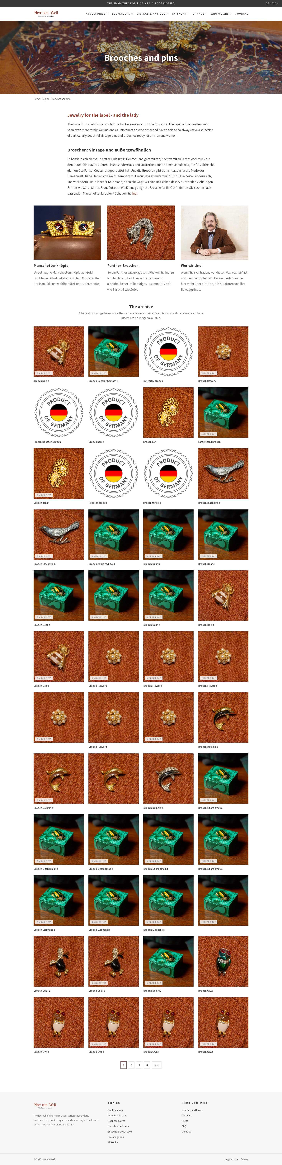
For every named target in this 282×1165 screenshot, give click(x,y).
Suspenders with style (120, 1131)
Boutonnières (115, 1110)
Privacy (244, 1159)
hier (135, 193)
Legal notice (231, 1159)
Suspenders (121, 13)
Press (185, 1121)
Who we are (220, 13)
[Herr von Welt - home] (46, 14)
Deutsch (272, 3)
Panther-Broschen (123, 265)
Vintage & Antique (151, 13)
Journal (241, 13)
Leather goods (116, 1137)
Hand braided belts (118, 1126)
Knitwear (179, 13)
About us (187, 1115)
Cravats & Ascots (117, 1115)
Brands (198, 13)
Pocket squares (116, 1121)
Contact (186, 1131)
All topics (113, 1142)
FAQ (184, 1126)
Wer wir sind (191, 265)
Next (156, 1065)
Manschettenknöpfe (51, 265)
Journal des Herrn (191, 1110)
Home (37, 99)
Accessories (96, 13)
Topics (45, 99)
